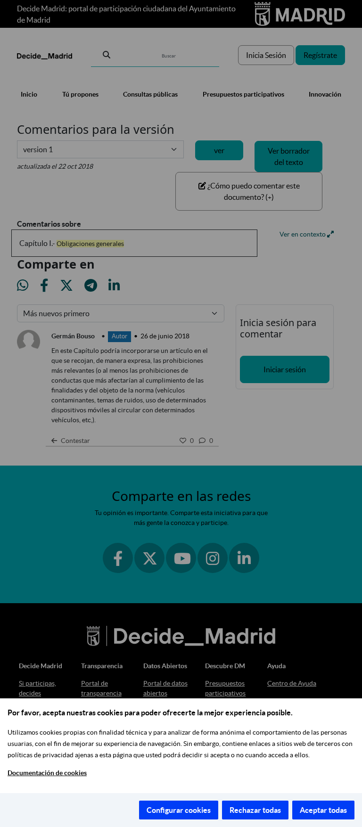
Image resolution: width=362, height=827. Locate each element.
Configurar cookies (179, 810)
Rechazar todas (255, 810)
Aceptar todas (323, 810)
